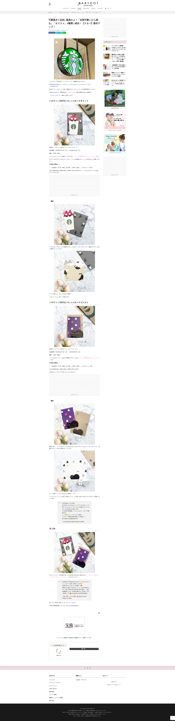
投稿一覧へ (83, 648)
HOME (51, 12)
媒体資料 (51, 691)
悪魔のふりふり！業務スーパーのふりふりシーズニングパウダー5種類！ (119, 74)
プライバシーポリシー (55, 682)
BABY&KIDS (86, 8)
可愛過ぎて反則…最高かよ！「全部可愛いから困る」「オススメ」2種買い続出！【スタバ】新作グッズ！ (80, 12)
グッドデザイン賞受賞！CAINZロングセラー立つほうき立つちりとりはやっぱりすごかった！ (119, 48)
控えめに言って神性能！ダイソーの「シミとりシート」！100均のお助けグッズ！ (119, 83)
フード (55, 12)
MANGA (93, 8)
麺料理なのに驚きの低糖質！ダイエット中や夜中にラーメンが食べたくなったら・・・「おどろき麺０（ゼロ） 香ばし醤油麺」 (119, 58)
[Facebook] (52, 33)
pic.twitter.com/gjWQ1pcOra (70, 518)
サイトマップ (53, 685)
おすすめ (63, 30)
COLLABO (100, 8)
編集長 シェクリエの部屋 (56, 697)
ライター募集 (53, 694)
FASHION (73, 8)
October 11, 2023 (67, 598)
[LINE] (64, 33)
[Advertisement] (74, 184)
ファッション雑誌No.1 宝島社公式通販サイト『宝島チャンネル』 (74, 637)
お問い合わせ (53, 688)
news (67, 30)
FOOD (79, 8)
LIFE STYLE (66, 8)
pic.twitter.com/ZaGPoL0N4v (79, 593)
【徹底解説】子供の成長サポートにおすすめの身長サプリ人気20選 (119, 66)
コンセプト (52, 679)
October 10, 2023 (79, 521)
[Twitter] (58, 33)
